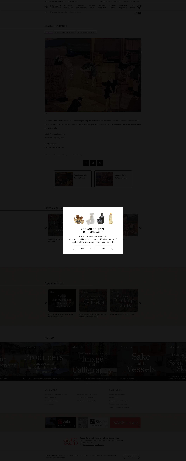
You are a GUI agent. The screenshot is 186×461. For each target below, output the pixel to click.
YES (82, 248)
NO (103, 248)
